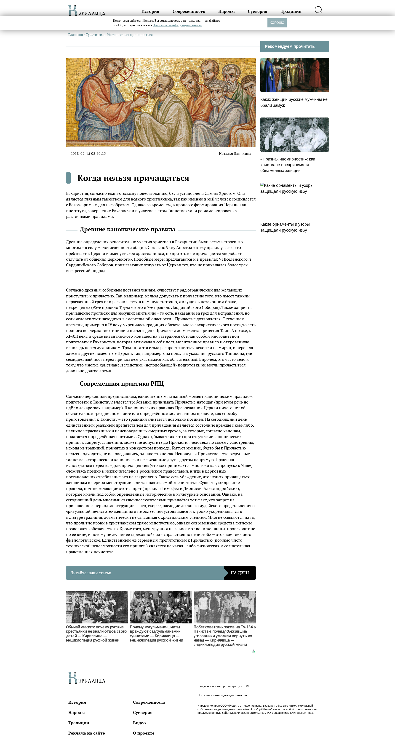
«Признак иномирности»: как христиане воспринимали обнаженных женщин (287, 165)
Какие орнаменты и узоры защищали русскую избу (285, 227)
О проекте (144, 733)
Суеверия (257, 11)
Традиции (291, 11)
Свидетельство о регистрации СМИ (224, 686)
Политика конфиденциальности (222, 695)
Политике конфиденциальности (177, 25)
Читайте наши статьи (160, 572)
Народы (226, 11)
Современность (189, 11)
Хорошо (277, 22)
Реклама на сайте (86, 733)
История (150, 11)
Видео (139, 722)
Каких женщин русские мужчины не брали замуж (294, 102)
